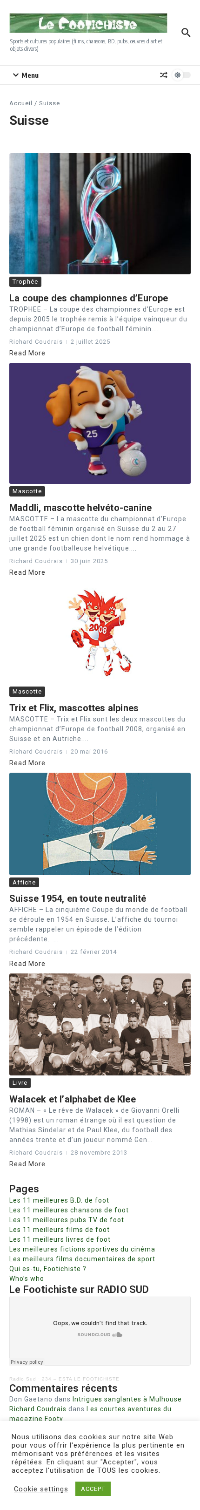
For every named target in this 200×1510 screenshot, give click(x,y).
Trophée (25, 281)
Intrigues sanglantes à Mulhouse (127, 1399)
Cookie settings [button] (41, 1489)
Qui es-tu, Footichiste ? (48, 1268)
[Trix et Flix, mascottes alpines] (100, 633)
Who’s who (26, 1278)
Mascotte (27, 491)
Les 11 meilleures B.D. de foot (59, 1200)
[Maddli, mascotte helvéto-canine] (100, 423)
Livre (20, 1082)
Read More (27, 353)
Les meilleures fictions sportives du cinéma (82, 1249)
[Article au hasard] (163, 75)
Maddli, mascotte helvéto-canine (80, 507)
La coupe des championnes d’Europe (88, 298)
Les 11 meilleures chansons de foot (69, 1210)
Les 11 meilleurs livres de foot (60, 1239)
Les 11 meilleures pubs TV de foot (66, 1220)
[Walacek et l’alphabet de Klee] (100, 1024)
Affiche (24, 882)
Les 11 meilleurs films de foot (59, 1229)
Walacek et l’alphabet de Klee (72, 1099)
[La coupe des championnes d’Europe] (100, 213)
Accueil (21, 103)
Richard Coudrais (38, 1409)
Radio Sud (22, 1378)
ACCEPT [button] (93, 1488)
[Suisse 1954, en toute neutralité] (100, 824)
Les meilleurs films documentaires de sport (82, 1259)
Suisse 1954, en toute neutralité (77, 898)
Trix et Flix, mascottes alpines (74, 708)
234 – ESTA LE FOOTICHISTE (81, 1378)
